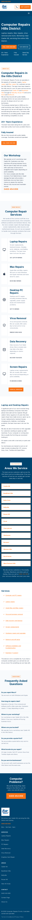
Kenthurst (11, 95)
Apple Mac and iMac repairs (14, 608)
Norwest (6, 542)
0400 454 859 (6, 1)
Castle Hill (16, 90)
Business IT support (12, 653)
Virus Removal (5, 853)
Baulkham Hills (8, 493)
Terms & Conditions (7, 917)
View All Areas (5, 884)
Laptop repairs (10, 601)
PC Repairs (4, 844)
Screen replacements (12, 627)
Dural (3, 95)
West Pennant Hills (9, 563)
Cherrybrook (7, 528)
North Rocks (7, 556)
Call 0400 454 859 (9, 47)
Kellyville (14, 92)
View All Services (16, 389)
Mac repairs (12, 84)
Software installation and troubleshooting (13, 647)
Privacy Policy (19, 917)
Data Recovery (6, 848)
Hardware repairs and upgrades (16, 633)
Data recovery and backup (14, 620)
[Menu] (29, 13)
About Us (4, 902)
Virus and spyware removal (14, 614)
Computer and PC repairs (13, 595)
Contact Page (5, 897)
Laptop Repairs (6, 836)
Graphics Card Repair (8, 857)
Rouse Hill (21, 92)
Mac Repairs (5, 840)
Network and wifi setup (13, 639)
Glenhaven (6, 535)
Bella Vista (6, 500)
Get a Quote (25, 7)
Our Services (23, 47)
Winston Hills (7, 549)
